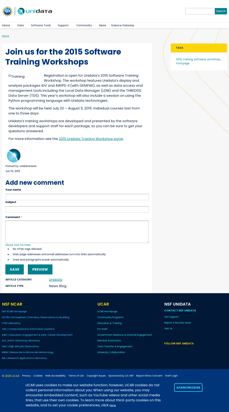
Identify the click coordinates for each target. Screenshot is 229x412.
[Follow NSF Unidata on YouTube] (171, 350)
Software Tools (41, 25)
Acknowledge (188, 387)
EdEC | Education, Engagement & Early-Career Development (37, 335)
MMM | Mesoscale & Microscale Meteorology (28, 352)
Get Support (171, 316)
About (6, 25)
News (102, 25)
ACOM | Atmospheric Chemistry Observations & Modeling (35, 317)
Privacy (26, 375)
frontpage (182, 63)
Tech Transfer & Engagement (114, 346)
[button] (12, 25)
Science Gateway (122, 25)
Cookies (38, 375)
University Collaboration (111, 352)
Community (84, 25)
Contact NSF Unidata (180, 310)
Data (20, 25)
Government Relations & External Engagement (124, 335)
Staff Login (171, 375)
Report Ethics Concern (149, 375)
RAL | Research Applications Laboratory (24, 358)
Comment (12, 217)
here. (112, 405)
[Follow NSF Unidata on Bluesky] (166, 350)
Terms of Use (76, 375)
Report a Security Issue (177, 322)
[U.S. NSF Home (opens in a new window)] (7, 11)
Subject (10, 202)
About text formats (18, 245)
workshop (213, 59)
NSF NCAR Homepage (14, 311)
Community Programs (110, 317)
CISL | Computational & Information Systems (28, 329)
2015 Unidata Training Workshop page (91, 138)
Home (5, 36)
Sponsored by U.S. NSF (121, 375)
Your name (13, 190)
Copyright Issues (96, 375)
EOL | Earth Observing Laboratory (21, 340)
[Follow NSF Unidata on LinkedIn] (176, 350)
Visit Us (168, 328)
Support (63, 25)
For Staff (102, 329)
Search (221, 11)
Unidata (55, 279)
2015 (179, 59)
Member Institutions (109, 340)
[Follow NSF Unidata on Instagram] (186, 350)
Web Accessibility (55, 375)
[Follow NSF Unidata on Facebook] (181, 350)
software (200, 59)
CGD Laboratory (11, 323)
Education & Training (109, 323)
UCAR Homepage (107, 311)
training (188, 59)
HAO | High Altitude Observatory (20, 346)
